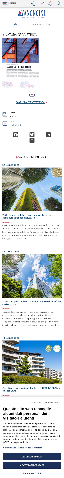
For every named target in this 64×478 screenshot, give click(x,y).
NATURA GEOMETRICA (30, 102)
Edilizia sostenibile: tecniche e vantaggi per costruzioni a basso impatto (27, 216)
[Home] (32, 14)
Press (24, 24)
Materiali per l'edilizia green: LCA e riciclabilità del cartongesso (32, 303)
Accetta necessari (32, 465)
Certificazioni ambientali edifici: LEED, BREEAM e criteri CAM (31, 389)
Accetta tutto (32, 456)
